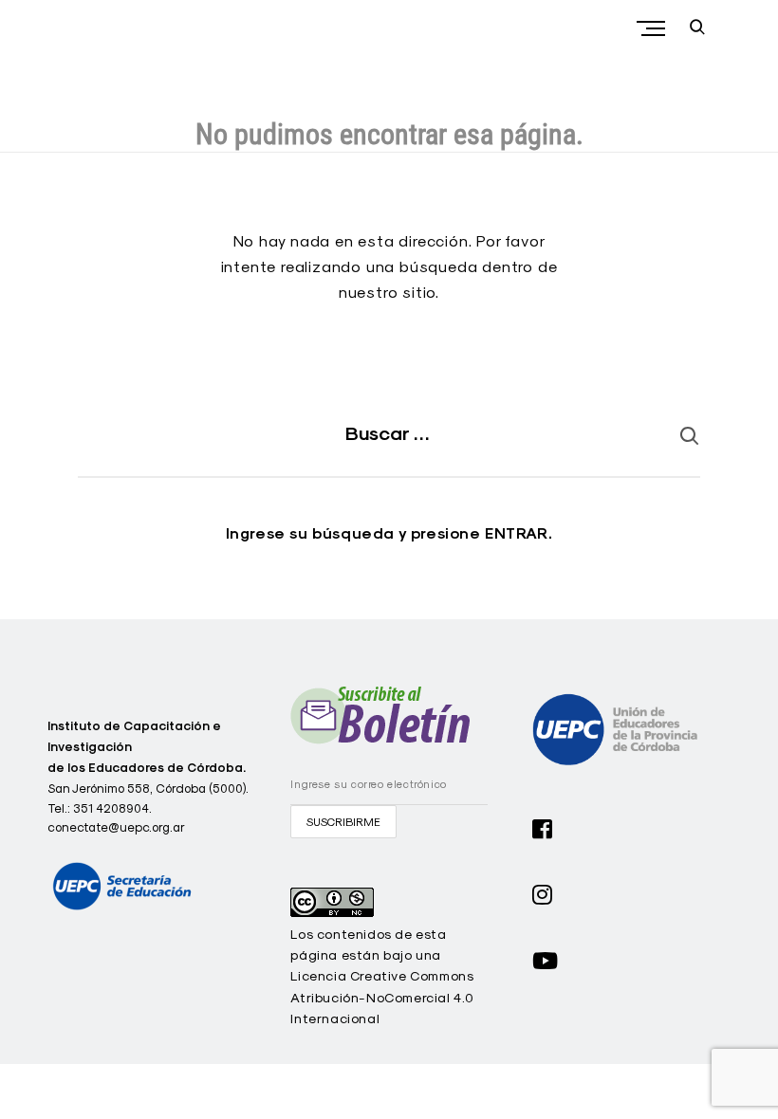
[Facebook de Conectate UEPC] (543, 826)
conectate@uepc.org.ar (116, 827)
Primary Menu (653, 28)
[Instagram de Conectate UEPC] (543, 892)
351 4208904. (112, 808)
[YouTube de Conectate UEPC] (545, 958)
